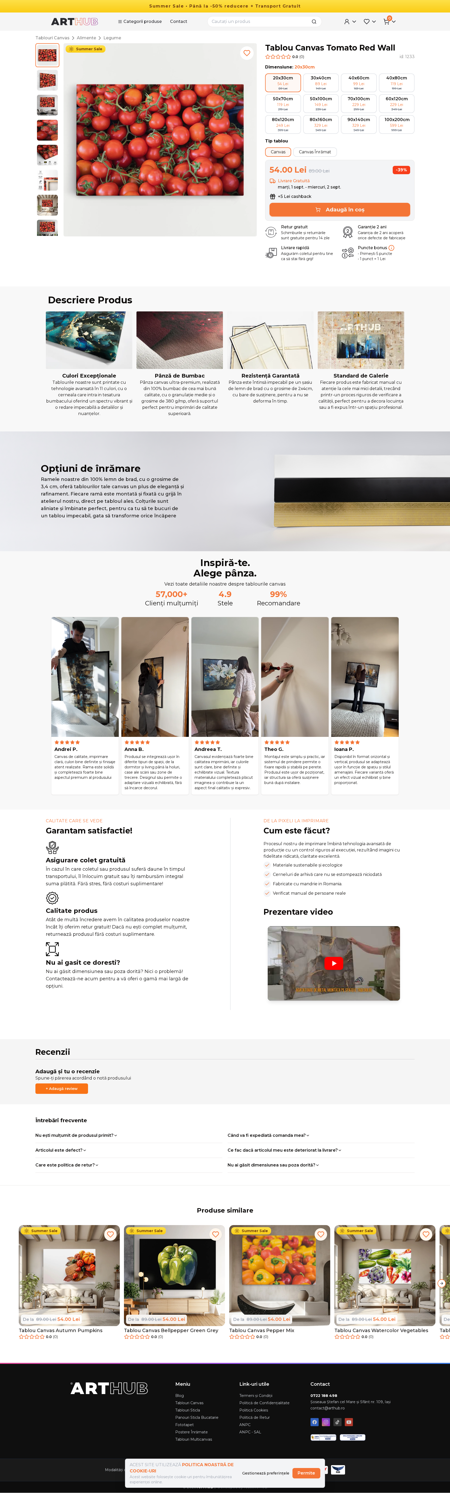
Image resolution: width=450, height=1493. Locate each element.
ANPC (245, 1424)
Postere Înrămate (191, 1432)
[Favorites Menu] (370, 21)
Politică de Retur (254, 1417)
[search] (315, 21)
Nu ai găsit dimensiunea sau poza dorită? (271, 1165)
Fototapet (184, 1424)
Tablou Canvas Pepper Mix (261, 1330)
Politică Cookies (253, 1410)
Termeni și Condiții (255, 1395)
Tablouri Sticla (187, 1410)
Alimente (86, 37)
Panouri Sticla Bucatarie (196, 1417)
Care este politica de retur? (65, 1165)
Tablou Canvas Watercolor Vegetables (381, 1330)
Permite (306, 1473)
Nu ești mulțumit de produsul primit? (74, 1135)
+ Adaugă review (62, 1088)
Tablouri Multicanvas (193, 1439)
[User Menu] (350, 21)
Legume (112, 37)
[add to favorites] (247, 53)
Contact (178, 21)
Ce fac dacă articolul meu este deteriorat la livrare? (283, 1150)
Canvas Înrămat (315, 151)
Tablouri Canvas (52, 37)
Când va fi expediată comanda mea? (267, 1135)
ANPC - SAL (250, 1432)
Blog (179, 1395)
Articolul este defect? (59, 1150)
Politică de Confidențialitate (264, 1403)
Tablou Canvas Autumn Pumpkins (60, 1330)
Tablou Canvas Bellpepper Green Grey (171, 1330)
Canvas (278, 151)
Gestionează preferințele (265, 1473)
